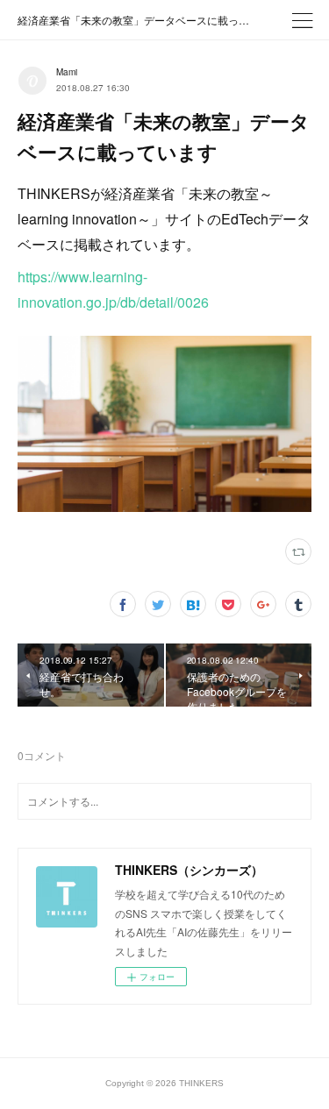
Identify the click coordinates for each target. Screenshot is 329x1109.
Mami (66, 72)
